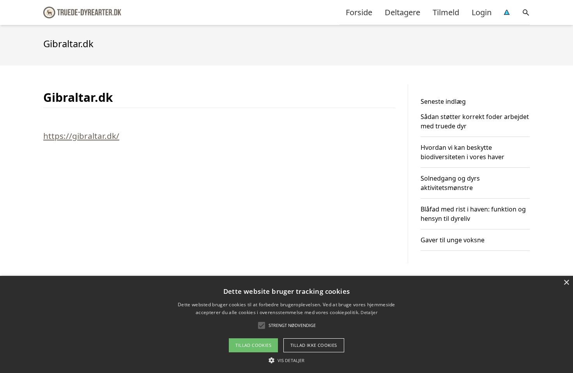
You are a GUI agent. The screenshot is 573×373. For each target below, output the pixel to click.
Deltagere (402, 12)
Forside (359, 12)
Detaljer (369, 312)
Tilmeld (446, 12)
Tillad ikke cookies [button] (313, 345)
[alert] (286, 324)
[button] (286, 360)
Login (482, 12)
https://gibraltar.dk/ (81, 135)
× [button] (566, 283)
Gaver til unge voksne (453, 240)
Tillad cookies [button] (253, 345)
